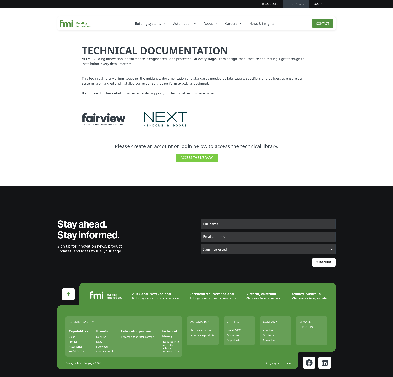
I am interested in (216, 249)
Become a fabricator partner (137, 337)
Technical (296, 4)
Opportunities (234, 340)
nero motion (284, 363)
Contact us (269, 340)
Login (318, 4)
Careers (233, 322)
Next (99, 342)
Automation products (202, 335)
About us (268, 330)
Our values (233, 335)
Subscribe (324, 262)
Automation (200, 322)
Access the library (197, 157)
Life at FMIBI (234, 330)
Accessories (75, 346)
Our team (268, 335)
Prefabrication (77, 351)
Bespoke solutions (200, 330)
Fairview (101, 337)
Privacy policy (73, 363)
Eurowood (102, 346)
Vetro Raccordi (104, 351)
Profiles (73, 342)
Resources (270, 4)
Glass (72, 337)
